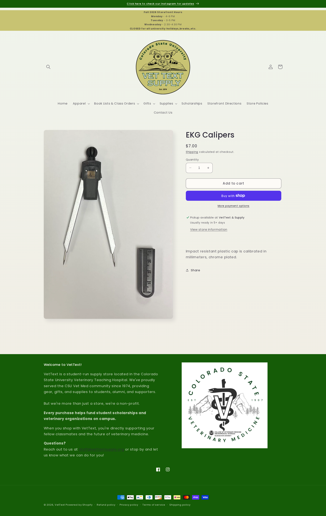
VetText (60, 504)
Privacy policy (129, 504)
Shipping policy (179, 504)
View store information (208, 229)
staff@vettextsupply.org (101, 449)
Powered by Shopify (79, 504)
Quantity (192, 159)
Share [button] (195, 270)
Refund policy (106, 504)
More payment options (234, 206)
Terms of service (153, 504)
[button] (48, 67)
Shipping (192, 152)
